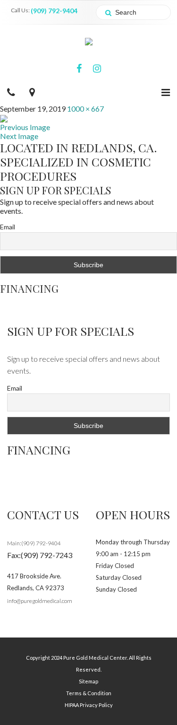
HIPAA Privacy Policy (89, 705)
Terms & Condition (88, 693)
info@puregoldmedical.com (39, 600)
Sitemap (88, 681)
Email (7, 227)
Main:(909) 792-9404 (34, 543)
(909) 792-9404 (54, 11)
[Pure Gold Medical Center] (89, 40)
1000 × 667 (85, 108)
